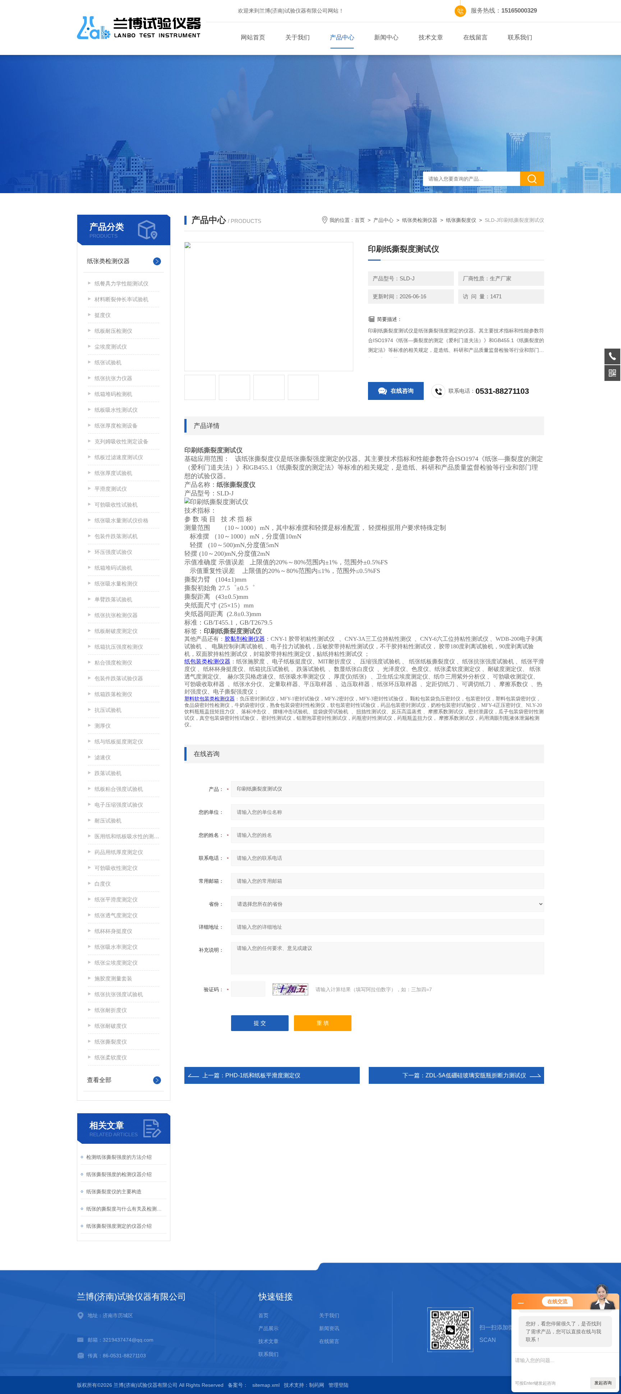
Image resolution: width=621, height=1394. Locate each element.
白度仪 (103, 884)
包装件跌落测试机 (116, 536)
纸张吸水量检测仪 (116, 584)
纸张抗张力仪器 (113, 378)
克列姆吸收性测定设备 (121, 441)
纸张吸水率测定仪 (116, 947)
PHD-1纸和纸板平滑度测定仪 (262, 1075)
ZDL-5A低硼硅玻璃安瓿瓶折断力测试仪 (476, 1075)
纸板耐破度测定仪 (116, 631)
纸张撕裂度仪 (111, 1042)
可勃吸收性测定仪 (116, 868)
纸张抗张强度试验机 (119, 994)
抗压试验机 (108, 710)
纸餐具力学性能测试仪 (121, 283)
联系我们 (520, 37)
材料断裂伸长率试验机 (121, 299)
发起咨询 (603, 1382)
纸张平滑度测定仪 (116, 899)
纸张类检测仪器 (108, 261)
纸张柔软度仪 (111, 1057)
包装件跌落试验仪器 (119, 678)
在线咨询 (402, 391)
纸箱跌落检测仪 (113, 694)
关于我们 (297, 37)
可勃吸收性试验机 (116, 505)
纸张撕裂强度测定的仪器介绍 (119, 1226)
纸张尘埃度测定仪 (116, 963)
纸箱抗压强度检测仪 (119, 647)
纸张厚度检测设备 (116, 426)
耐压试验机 (108, 820)
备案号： (238, 1385)
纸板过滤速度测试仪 (119, 457)
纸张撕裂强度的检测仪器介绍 (119, 1174)
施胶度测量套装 (113, 978)
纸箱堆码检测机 (113, 394)
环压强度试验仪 (113, 552)
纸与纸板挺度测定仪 (119, 741)
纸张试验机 (108, 362)
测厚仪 (103, 726)
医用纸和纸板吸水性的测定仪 (127, 836)
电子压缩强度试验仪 (119, 805)
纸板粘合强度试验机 (119, 789)
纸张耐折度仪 (111, 1010)
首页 (360, 220)
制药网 (316, 1385)
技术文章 (431, 37)
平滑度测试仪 (111, 489)
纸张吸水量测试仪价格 (121, 520)
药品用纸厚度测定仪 (119, 852)
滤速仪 (103, 757)
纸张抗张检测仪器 (116, 615)
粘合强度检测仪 (113, 662)
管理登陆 (338, 1385)
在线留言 (475, 37)
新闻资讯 (329, 1328)
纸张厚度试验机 (113, 473)
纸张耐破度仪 (111, 1026)
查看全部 (99, 1080)
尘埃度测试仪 (111, 347)
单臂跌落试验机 (113, 599)
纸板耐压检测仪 (113, 331)
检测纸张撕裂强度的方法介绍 (119, 1157)
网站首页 (253, 37)
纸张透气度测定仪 (116, 915)
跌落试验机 (108, 773)
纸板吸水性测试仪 (116, 410)
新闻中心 (386, 37)
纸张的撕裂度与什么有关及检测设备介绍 (126, 1209)
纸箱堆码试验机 (113, 568)
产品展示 (268, 1328)
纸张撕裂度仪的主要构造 (114, 1191)
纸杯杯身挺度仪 (113, 931)
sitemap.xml (266, 1385)
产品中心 (342, 37)
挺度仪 (103, 315)
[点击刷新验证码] (290, 989)
